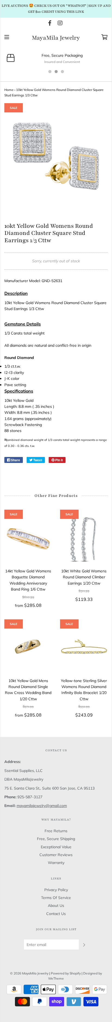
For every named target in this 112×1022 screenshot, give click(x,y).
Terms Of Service (56, 897)
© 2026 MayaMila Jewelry (29, 973)
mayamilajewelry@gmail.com (42, 805)
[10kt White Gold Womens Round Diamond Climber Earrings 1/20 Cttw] (84, 539)
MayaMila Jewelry (56, 38)
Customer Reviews (56, 854)
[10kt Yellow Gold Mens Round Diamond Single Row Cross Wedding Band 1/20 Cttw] (28, 648)
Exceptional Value (56, 846)
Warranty (56, 862)
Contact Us (56, 913)
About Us (56, 905)
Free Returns (56, 830)
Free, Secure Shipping (56, 838)
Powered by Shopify (66, 973)
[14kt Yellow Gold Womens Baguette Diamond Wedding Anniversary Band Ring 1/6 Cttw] (28, 539)
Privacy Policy (56, 889)
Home (9, 90)
